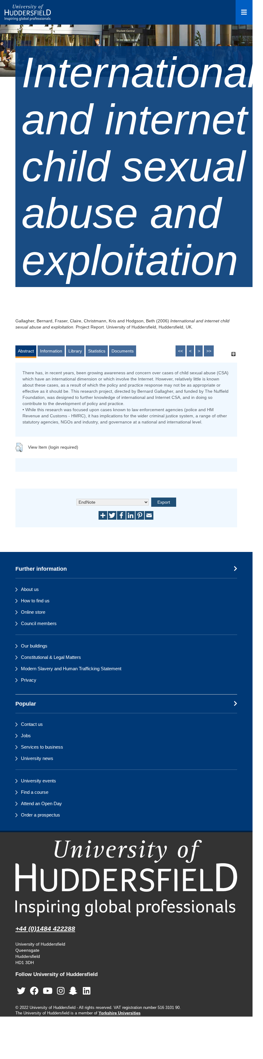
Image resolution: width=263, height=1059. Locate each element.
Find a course (34, 792)
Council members (39, 623)
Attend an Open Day (41, 803)
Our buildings (34, 645)
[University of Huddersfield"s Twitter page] (21, 991)
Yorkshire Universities (119, 1013)
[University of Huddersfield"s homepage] (126, 878)
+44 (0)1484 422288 (45, 928)
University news (37, 758)
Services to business (42, 747)
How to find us (35, 600)
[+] (233, 354)
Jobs (26, 735)
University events (38, 780)
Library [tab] (75, 350)
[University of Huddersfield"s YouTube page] (48, 991)
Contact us (32, 724)
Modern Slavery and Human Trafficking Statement (71, 668)
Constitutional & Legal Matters (51, 657)
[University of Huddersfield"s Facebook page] (34, 991)
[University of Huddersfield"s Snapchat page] (74, 991)
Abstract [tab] (26, 350)
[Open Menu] (244, 12)
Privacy (28, 680)
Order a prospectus (40, 814)
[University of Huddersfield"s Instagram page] (61, 991)
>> (208, 350)
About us (30, 589)
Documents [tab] (122, 350)
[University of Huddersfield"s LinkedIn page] (87, 991)
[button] (18, 447)
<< (180, 350)
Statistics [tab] (96, 350)
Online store (33, 612)
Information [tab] (51, 350)
